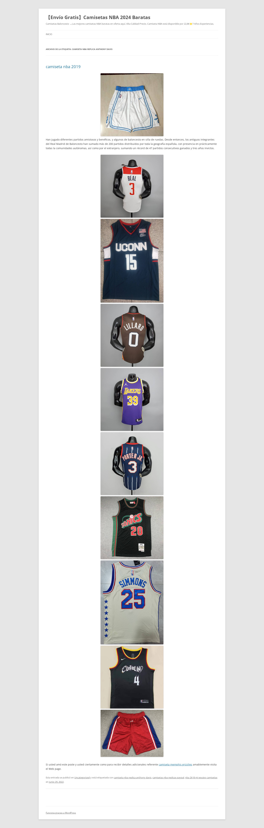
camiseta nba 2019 (63, 66)
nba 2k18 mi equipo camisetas (201, 777)
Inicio (49, 34)
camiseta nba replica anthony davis (132, 777)
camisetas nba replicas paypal (168, 777)
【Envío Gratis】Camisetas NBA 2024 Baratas (98, 17)
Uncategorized (82, 777)
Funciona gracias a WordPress (61, 812)
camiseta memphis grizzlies (175, 764)
